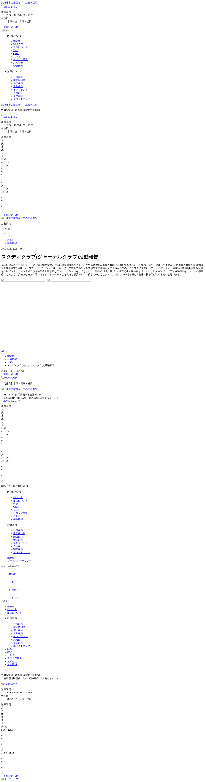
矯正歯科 (18, 83)
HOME (17, 41)
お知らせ (18, 62)
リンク (17, 56)
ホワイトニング (21, 99)
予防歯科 (18, 86)
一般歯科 (18, 77)
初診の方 (18, 44)
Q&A (16, 53)
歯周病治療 (19, 80)
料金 (15, 50)
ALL (3, 351)
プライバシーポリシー (19, 560)
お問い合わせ (11, 27)
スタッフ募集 (20, 59)
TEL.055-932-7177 (10, 401)
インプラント (20, 89)
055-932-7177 (10, 6)
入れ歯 (17, 93)
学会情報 (18, 66)
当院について (20, 47)
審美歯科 (18, 96)
